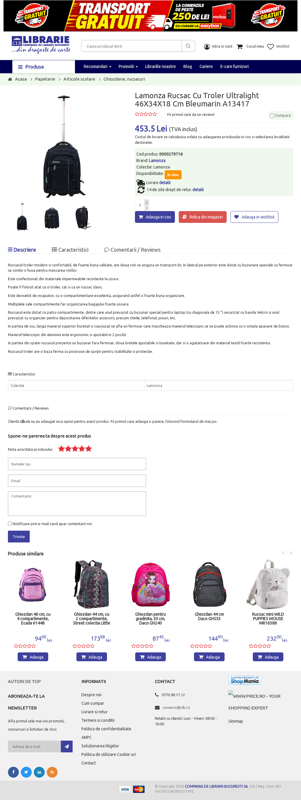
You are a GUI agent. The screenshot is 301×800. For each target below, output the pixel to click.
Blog (187, 66)
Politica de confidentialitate (106, 728)
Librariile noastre (160, 66)
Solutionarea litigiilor (100, 746)
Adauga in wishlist (258, 217)
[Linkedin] (39, 772)
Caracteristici (72, 250)
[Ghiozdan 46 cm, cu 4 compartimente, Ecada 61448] (33, 584)
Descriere (24, 250)
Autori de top (24, 681)
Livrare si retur (94, 711)
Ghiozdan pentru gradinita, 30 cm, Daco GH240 (150, 618)
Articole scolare (79, 78)
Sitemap (235, 721)
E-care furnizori (234, 66)
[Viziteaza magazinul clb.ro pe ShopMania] (244, 681)
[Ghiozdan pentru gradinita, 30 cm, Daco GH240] (150, 584)
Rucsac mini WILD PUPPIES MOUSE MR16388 (268, 618)
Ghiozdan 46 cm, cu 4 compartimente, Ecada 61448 (33, 618)
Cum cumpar (92, 703)
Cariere (206, 66)
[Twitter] (26, 772)
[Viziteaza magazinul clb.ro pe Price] (260, 696)
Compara (282, 115)
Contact (88, 763)
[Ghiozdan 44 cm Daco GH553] (209, 584)
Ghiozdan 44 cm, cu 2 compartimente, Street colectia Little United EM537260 (91, 619)
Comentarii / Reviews (134, 250)
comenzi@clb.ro (176, 707)
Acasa (21, 78)
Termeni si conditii (97, 720)
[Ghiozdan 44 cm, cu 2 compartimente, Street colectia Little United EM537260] (92, 584)
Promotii (126, 66)
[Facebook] (13, 772)
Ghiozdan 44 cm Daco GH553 (209, 616)
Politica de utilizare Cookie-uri (108, 754)
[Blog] (52, 772)
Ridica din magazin (206, 217)
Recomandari (95, 66)
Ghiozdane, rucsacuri (124, 78)
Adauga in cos (158, 217)
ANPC (86, 737)
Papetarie (45, 78)
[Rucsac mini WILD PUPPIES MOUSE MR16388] (268, 584)
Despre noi (91, 694)
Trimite (19, 537)
